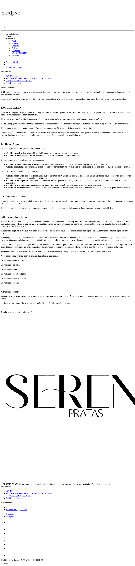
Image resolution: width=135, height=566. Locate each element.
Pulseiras (15, 55)
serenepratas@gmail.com (16, 509)
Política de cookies (14, 67)
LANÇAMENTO (19, 53)
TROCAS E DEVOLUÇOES (19, 81)
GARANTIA (12, 76)
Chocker (15, 46)
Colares (15, 48)
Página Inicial (12, 62)
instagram (10, 514)
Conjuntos (16, 50)
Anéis (14, 41)
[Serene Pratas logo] (11, 22)
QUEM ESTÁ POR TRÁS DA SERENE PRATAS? (28, 78)
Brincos (15, 43)
